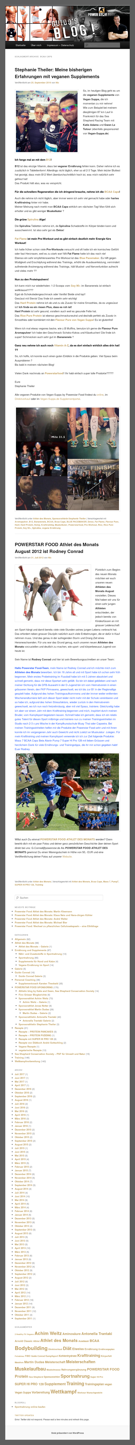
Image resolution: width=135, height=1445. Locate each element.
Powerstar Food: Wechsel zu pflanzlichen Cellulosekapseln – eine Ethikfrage (56, 926)
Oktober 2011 (22, 1314)
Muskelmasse (54, 1369)
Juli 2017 (19, 1074)
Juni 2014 (20, 1196)
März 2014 (20, 1207)
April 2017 (20, 1085)
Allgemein (20, 939)
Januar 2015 (21, 1170)
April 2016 (20, 1114)
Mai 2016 (19, 1111)
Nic (57, 82)
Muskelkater (61, 524)
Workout (81, 1392)
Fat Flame (21, 239)
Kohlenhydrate (68, 1356)
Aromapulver (21, 521)
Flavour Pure (112, 521)
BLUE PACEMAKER (77, 521)
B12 (48, 160)
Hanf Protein (27, 524)
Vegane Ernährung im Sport (34, 965)
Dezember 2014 (23, 1174)
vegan (108, 1384)
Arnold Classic (24, 1341)
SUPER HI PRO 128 (24, 884)
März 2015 (20, 1163)
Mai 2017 (19, 1081)
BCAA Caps (111, 192)
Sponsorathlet (52, 1376)
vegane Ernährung (51, 528)
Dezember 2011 (23, 1307)
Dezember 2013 (23, 1218)
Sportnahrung (26, 957)
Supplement (55, 1383)
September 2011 (23, 1318)
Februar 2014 (22, 1211)
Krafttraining (47, 524)
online (100, 394)
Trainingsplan (94, 1384)
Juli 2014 (19, 1192)
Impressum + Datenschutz (60, 45)
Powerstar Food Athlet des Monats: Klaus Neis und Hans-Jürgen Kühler (53, 915)
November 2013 (23, 1222)
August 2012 (21, 1277)
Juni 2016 (20, 1107)
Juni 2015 (20, 1151)
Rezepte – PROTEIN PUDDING (35, 1035)
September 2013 (23, 1229)
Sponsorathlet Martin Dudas (34, 1009)
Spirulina (32, 219)
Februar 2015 (22, 1166)
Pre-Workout (90, 524)
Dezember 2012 (23, 1263)
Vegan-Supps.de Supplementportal (60, 399)
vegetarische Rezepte (30, 1050)
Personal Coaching (25, 979)
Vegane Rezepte (27, 1046)
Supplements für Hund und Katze (37, 961)
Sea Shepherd (36, 1376)
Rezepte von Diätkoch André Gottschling (41, 1042)
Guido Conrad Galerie (30, 976)
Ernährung (91, 1349)
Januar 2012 (21, 1303)
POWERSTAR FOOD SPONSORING (34, 987)
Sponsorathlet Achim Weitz (33, 998)
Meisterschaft (55, 1362)
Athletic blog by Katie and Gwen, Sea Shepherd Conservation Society (56, 991)
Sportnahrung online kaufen (30, 1406)
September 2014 (23, 1185)
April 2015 (20, 1159)
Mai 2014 (19, 1200)
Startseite (20, 45)
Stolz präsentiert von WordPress (67, 1432)
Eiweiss (78, 1349)
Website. (67, 856)
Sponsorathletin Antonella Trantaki (37, 1017)
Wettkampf (63, 1391)
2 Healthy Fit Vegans (24, 1334)
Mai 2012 (19, 1288)
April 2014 (20, 1203)
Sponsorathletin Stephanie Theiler (69, 518)
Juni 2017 (20, 1078)
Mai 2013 (19, 1244)
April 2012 (20, 1292)
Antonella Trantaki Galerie (37, 1020)
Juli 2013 (19, 1237)
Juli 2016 (19, 1103)
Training (39, 884)
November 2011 (23, 1311)
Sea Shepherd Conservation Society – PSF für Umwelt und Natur (50, 1053)
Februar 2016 (22, 1122)
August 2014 (21, 1188)
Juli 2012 (19, 1281)
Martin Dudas (34, 1362)
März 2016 (20, 1118)
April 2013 (20, 1248)
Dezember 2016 (23, 1089)
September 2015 (23, 1140)
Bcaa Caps (60, 521)
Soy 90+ (27, 528)
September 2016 (23, 1096)
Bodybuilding (31, 1348)
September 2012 (23, 1274)
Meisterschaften (80, 1361)
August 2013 (21, 1233)
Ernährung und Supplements (30, 950)
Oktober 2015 (22, 1137)
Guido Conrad (22, 972)
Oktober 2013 (22, 1226)
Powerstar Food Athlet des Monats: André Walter (41, 918)
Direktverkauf (22, 399)
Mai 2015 (19, 1155)
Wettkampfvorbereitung (27, 1061)
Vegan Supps (23, 1392)
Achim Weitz (48, 1333)
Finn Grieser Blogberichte (33, 994)
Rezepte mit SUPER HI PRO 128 (36, 1039)
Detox (91, 521)
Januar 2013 (21, 1259)
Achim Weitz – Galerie (35, 1002)
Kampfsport (52, 1356)
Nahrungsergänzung (73, 1369)
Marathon (19, 1362)
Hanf (17, 524)
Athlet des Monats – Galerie (34, 946)
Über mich (36, 45)
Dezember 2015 (23, 1129)
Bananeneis (40, 521)
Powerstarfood (75, 524)
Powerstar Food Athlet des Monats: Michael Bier (41, 922)
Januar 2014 (21, 1214)
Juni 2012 (20, 1285)
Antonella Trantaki (96, 1333)
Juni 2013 (20, 1240)
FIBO (27, 1356)
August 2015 (21, 1144)
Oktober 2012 (22, 1270)
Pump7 (114, 881)
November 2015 (23, 1133)
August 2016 (21, 1100)
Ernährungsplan (106, 1349)
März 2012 (20, 1296)
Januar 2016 (21, 1126)
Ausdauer (83, 1341)
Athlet (36, 1341)
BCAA (50, 521)
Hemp (37, 524)
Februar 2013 (22, 1255)
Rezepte (19, 1028)
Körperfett (106, 1356)
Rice (100, 524)
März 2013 (20, 1251)
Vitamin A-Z (61, 345)
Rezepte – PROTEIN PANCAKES (36, 1031)
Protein (21, 1376)
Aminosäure (71, 1333)
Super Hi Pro (96, 1376)
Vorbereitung (41, 1392)
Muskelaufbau (30, 1368)
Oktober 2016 (22, 1092)
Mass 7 (106, 881)
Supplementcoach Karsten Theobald (38, 983)
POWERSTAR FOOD (103, 1369)
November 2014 (23, 1177)
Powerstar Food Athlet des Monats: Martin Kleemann (43, 911)
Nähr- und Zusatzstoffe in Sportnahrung (40, 953)
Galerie (18, 968)
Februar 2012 (22, 1299)
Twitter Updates (24, 1415)
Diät (67, 1348)
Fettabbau (19, 1356)
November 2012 (23, 1266)
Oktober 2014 (22, 1181)
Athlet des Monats (42, 518)
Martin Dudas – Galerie (35, 1013)
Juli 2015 (19, 1148)
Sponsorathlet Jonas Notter (33, 1005)
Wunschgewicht (94, 1392)
